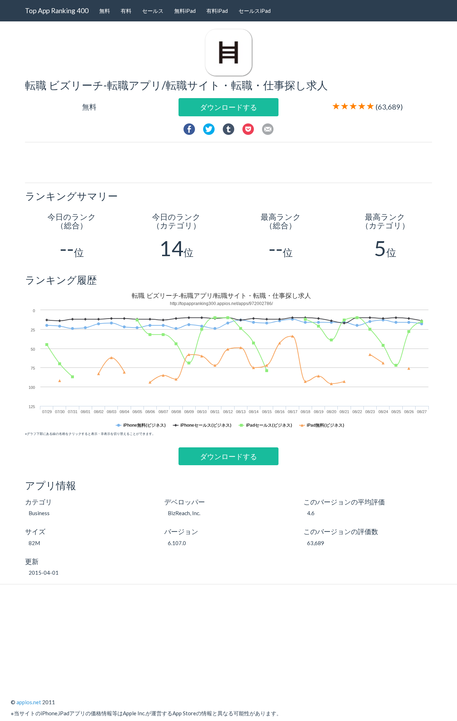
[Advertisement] (231, 162)
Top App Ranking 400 (57, 10)
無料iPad (185, 10)
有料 (126, 10)
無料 (104, 10)
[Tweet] (209, 128)
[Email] (267, 128)
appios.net (28, 702)
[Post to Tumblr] (228, 128)
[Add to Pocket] (248, 128)
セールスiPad (254, 10)
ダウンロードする (228, 107)
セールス (153, 10)
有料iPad (217, 10)
